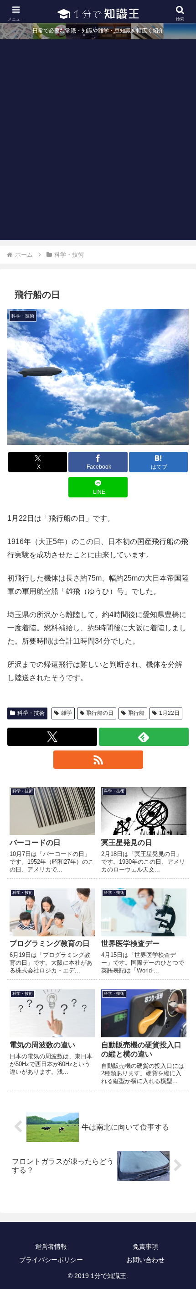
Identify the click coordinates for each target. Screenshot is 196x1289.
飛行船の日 (99, 713)
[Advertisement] (98, 142)
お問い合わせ (145, 1259)
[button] (177, 1149)
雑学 (66, 713)
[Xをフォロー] (52, 737)
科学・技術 (31, 713)
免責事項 (145, 1246)
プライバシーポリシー (51, 1259)
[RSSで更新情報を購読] (98, 759)
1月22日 (169, 713)
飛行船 (136, 713)
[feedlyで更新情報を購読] (144, 737)
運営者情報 (51, 1246)
